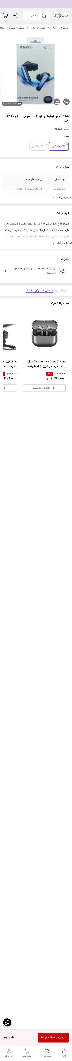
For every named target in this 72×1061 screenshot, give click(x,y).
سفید (36, 146)
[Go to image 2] (15, 103)
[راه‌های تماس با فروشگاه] (7, 1022)
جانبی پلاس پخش (60, 28)
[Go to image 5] (8, 103)
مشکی (56, 146)
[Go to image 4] (10, 103)
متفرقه (58, 129)
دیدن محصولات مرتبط (53, 1037)
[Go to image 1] (19, 103)
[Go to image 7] (3, 103)
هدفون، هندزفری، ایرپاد (39, 290)
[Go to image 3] (13, 103)
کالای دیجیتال (38, 28)
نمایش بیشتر (64, 197)
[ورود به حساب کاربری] (16, 15)
